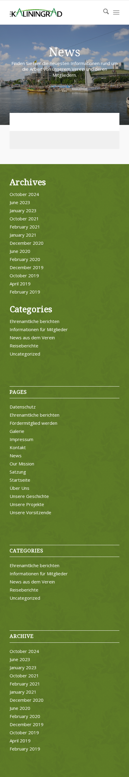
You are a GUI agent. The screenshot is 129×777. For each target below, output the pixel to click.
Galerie (17, 431)
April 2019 (20, 284)
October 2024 (24, 194)
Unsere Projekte (27, 504)
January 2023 (23, 210)
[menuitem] (103, 12)
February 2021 (25, 227)
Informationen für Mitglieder (39, 329)
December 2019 (27, 267)
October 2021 (24, 219)
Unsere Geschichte (29, 496)
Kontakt (18, 447)
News (16, 455)
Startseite (20, 480)
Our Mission (22, 464)
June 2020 (20, 251)
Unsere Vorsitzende (30, 512)
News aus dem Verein (32, 337)
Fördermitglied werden (33, 423)
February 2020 (25, 259)
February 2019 (25, 292)
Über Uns (19, 488)
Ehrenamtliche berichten (34, 321)
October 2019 (24, 275)
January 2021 (23, 235)
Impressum (21, 439)
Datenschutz (23, 407)
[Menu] (116, 12)
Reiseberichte (24, 346)
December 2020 (27, 243)
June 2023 (20, 202)
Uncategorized (25, 354)
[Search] (103, 12)
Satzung (18, 472)
